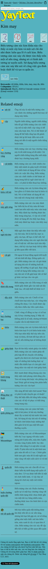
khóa (7, 327)
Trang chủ (7, 3)
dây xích (8, 297)
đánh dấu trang (7, 286)
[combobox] (24, 8)
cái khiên (8, 164)
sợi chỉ (7, 110)
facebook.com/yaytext (32, 545)
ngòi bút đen (6, 234)
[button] (2, 2)
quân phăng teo (7, 413)
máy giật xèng (7, 207)
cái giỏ (7, 255)
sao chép (14, 79)
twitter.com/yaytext (13, 545)
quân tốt (8, 467)
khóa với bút (6, 192)
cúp (6, 121)
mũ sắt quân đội (7, 514)
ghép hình (9, 348)
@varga (33, 554)
